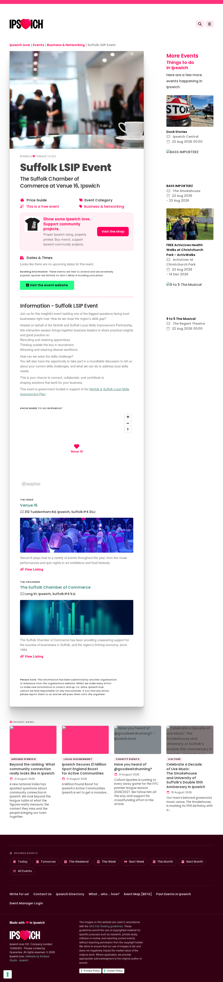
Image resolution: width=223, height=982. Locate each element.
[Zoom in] (128, 417)
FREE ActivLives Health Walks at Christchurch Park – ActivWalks (184, 250)
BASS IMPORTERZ (179, 186)
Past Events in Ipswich (173, 894)
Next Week (136, 862)
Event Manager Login (26, 903)
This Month (165, 862)
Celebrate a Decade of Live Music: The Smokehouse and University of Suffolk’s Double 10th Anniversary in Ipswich (185, 775)
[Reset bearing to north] (128, 429)
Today (23, 862)
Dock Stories (176, 132)
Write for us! (19, 894)
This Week (109, 862)
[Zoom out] (128, 423)
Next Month (194, 862)
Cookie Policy (115, 970)
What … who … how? (104, 894)
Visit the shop (113, 231)
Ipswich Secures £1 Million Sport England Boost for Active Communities (84, 769)
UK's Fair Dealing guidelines (106, 926)
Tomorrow (48, 862)
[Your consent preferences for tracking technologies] (7, 974)
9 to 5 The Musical (181, 319)
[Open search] (200, 24)
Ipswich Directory (70, 894)
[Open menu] (209, 24)
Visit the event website (48, 285)
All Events (25, 871)
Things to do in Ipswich (180, 65)
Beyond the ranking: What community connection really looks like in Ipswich (32, 769)
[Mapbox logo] (31, 484)
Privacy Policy (92, 970)
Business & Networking (104, 206)
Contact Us (42, 894)
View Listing (33, 569)
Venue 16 (28, 505)
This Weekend (79, 862)
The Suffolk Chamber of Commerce (55, 587)
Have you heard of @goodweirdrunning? (133, 766)
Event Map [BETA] (138, 894)
